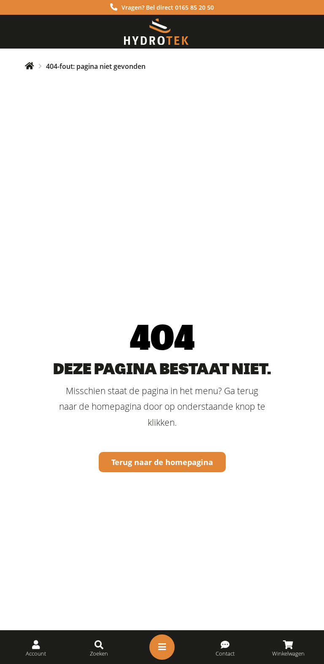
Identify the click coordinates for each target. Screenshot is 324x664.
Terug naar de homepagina (162, 462)
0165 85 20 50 (194, 7)
